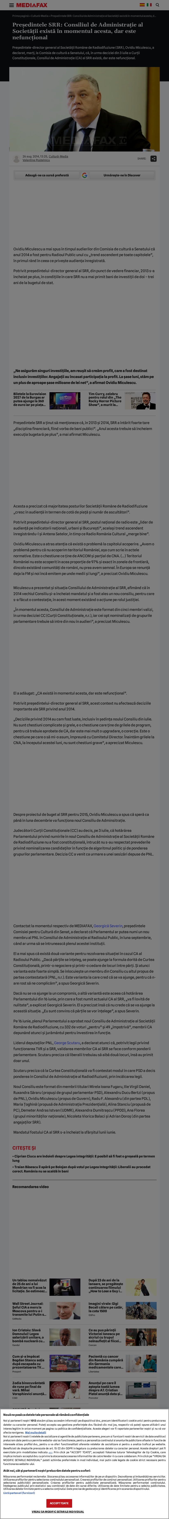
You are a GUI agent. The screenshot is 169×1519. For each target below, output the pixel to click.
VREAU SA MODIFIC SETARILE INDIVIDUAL (58, 1511)
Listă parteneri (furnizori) (19, 1493)
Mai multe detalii (35, 1432)
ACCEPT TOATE (59, 1503)
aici (50, 1452)
